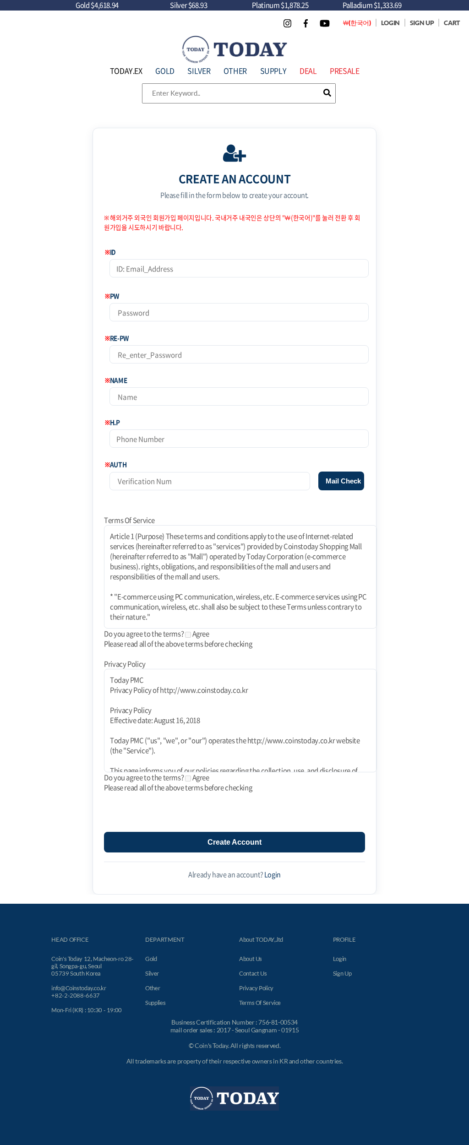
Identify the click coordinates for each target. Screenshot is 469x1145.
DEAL (308, 70)
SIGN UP (422, 23)
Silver (152, 973)
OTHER (235, 70)
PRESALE (344, 70)
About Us (250, 958)
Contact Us (253, 973)
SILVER (198, 70)
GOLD (165, 70)
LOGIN (390, 23)
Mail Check (343, 481)
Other (152, 988)
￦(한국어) (357, 23)
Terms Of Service (260, 1002)
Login (272, 874)
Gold (151, 958)
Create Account (234, 842)
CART (452, 23)
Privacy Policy (256, 988)
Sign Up (342, 973)
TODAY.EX (126, 70)
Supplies (155, 1002)
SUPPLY (273, 70)
